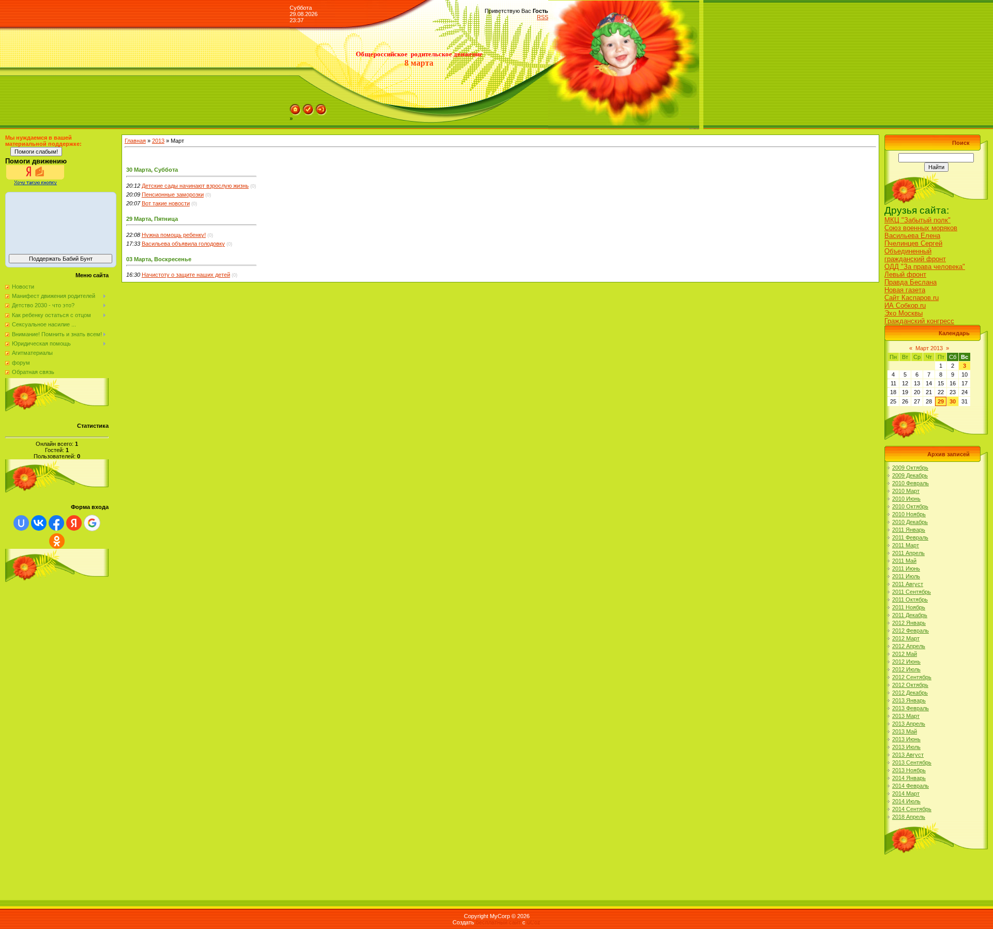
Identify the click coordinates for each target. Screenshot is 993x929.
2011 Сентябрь (911, 592)
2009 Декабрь (910, 475)
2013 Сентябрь (911, 762)
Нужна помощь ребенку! (174, 235)
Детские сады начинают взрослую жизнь (195, 186)
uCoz (533, 922)
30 (953, 401)
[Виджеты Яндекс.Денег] (60, 221)
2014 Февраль (910, 786)
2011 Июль (906, 576)
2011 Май (904, 561)
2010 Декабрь (910, 522)
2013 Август (908, 755)
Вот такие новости (166, 203)
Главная (135, 141)
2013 (158, 141)
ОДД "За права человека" (924, 267)
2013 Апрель (908, 724)
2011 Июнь (906, 568)
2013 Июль (906, 747)
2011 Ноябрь (908, 607)
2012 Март (906, 638)
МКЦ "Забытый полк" (917, 220)
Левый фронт (905, 274)
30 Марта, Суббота (152, 170)
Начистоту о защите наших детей (186, 275)
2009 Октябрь (910, 467)
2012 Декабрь (910, 693)
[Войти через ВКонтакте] (39, 523)
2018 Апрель (908, 817)
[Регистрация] (308, 107)
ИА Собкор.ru (905, 305)
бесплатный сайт (498, 922)
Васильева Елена (912, 235)
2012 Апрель (908, 646)
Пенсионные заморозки (173, 194)
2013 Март (906, 716)
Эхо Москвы (903, 313)
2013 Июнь (906, 739)
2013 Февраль (910, 708)
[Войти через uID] (21, 523)
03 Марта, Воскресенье (158, 259)
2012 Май (904, 654)
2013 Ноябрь (909, 770)
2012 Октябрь (910, 685)
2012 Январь (909, 623)
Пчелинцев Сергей (913, 243)
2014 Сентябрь (911, 809)
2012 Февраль (910, 630)
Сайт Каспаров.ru (911, 298)
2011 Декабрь (909, 615)
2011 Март (905, 545)
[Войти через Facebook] (56, 523)
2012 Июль (906, 669)
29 (941, 401)
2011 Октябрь (910, 599)
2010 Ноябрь (909, 514)
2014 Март (906, 793)
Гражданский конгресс (919, 321)
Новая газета (904, 290)
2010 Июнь (906, 499)
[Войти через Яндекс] (74, 523)
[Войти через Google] (92, 523)
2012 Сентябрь (911, 677)
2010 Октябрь (910, 506)
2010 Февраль (910, 483)
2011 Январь (908, 530)
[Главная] (295, 107)
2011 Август (907, 584)
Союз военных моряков (920, 228)
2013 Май (904, 731)
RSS (542, 17)
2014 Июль (906, 801)
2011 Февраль (910, 537)
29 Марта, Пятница (152, 219)
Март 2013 (929, 348)
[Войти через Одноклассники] (57, 541)
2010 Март (906, 491)
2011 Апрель (908, 553)
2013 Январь (909, 700)
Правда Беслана (910, 282)
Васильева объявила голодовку (183, 244)
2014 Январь (909, 778)
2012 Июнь (906, 661)
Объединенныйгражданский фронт (915, 255)
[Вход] (321, 107)
